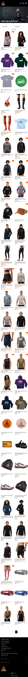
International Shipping (5, 641)
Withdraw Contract (4, 655)
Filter (5, 26)
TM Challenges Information (6, 648)
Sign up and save (5, 662)
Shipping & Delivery (5, 639)
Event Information (4, 646)
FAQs (2, 651)
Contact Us (3, 644)
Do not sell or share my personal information (9, 653)
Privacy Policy (3, 649)
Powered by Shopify (14, 675)
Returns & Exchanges (5, 642)
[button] (17, 49)
